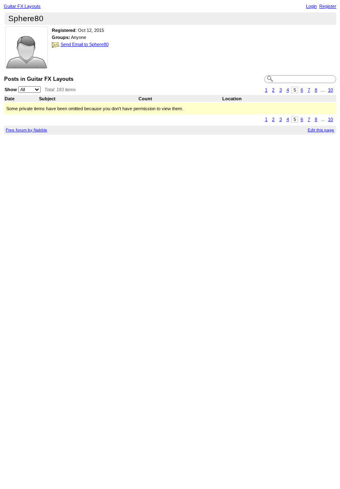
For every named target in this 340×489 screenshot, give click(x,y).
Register (327, 6)
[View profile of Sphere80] (26, 64)
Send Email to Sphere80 (85, 44)
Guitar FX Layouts (22, 6)
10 (330, 89)
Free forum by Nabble (26, 130)
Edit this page (321, 130)
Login (311, 6)
